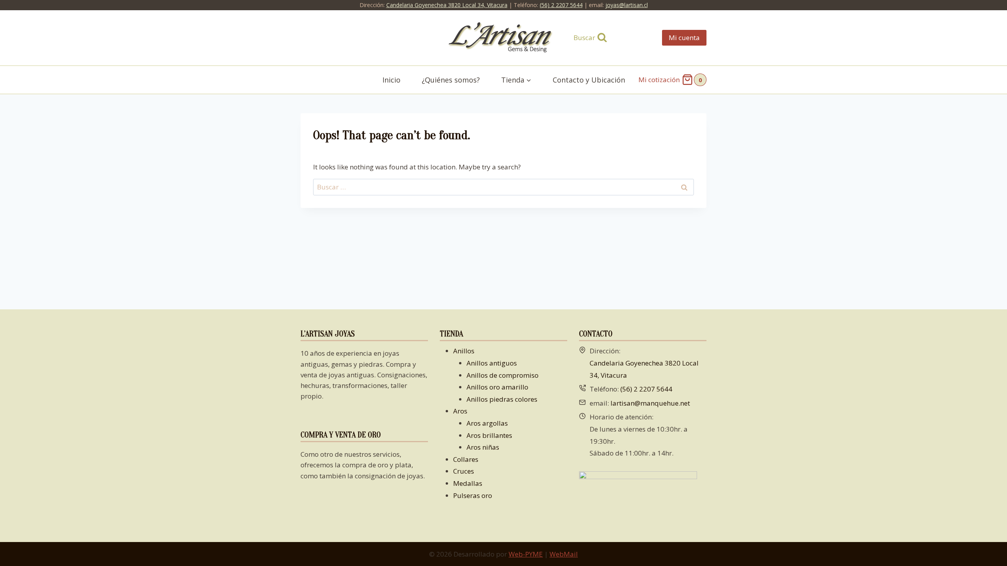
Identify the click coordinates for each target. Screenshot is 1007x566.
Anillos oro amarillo (497, 386)
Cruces (463, 471)
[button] (528, 80)
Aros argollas (487, 423)
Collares (465, 459)
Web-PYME (526, 554)
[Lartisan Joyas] (503, 37)
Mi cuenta (684, 37)
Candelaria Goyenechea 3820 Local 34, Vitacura (446, 5)
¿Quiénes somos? (451, 80)
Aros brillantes (489, 435)
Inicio (391, 80)
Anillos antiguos (492, 363)
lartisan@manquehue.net (650, 403)
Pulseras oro (472, 495)
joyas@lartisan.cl (626, 5)
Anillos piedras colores (502, 399)
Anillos (463, 350)
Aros (460, 410)
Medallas (467, 483)
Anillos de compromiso (503, 375)
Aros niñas (483, 447)
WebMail (564, 554)
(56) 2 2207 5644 (561, 5)
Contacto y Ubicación (589, 80)
